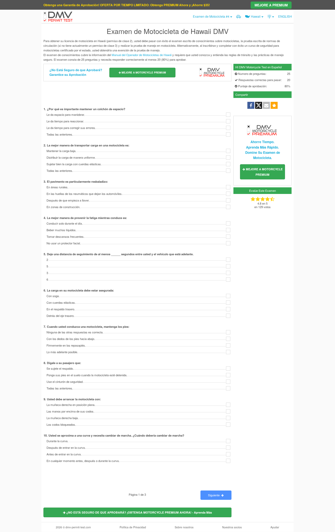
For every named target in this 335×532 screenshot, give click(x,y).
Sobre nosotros (184, 527)
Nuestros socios (232, 527)
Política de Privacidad (133, 527)
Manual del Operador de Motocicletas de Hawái (142, 55)
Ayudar (274, 527)
